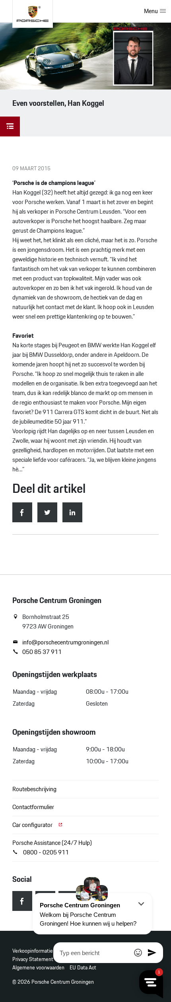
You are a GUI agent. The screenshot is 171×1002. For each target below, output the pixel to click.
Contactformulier (33, 807)
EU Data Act (83, 967)
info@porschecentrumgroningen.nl (65, 642)
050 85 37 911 (42, 652)
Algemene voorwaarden (38, 967)
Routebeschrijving (34, 789)
